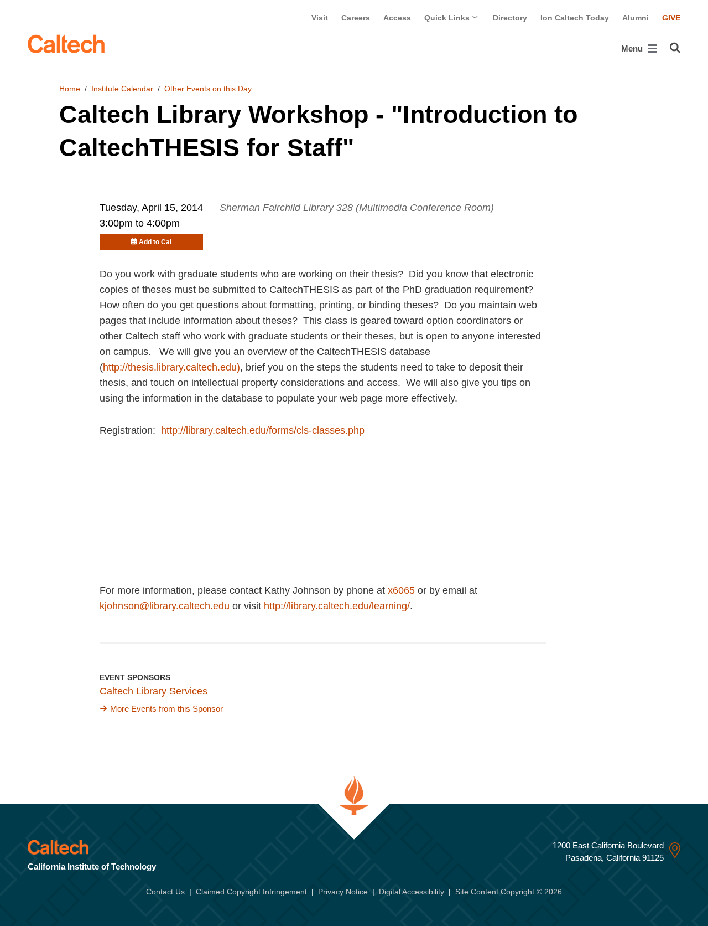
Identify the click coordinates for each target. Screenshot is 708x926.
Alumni (635, 17)
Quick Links (448, 17)
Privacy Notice (343, 891)
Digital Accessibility (411, 891)
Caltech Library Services (153, 691)
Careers (355, 17)
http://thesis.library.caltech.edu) (171, 367)
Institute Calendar (122, 88)
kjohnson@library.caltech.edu (165, 605)
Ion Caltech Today (574, 17)
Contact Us (165, 891)
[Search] (675, 47)
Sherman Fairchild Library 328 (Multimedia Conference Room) (357, 207)
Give (671, 17)
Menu (633, 48)
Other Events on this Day (208, 88)
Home (69, 88)
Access (397, 17)
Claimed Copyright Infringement (251, 891)
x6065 (401, 590)
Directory (510, 17)
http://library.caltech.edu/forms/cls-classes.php (263, 430)
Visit (319, 17)
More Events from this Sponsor (166, 708)
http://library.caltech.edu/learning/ (337, 605)
